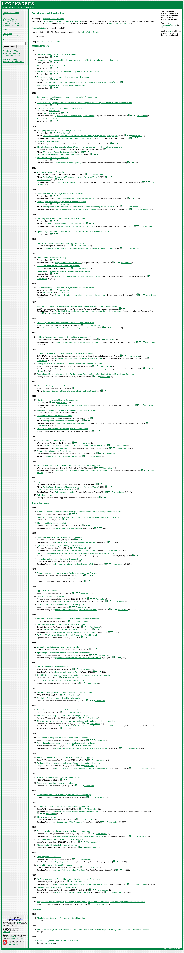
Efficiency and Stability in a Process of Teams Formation (61, 218)
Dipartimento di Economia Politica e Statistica (62, 21)
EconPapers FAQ (10, 51)
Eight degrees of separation (65, 492)
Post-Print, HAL (48, 292)
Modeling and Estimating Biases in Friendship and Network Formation (66, 410)
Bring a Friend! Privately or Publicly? (68, 263)
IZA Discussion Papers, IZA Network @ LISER (59, 152)
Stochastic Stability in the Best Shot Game (55, 386)
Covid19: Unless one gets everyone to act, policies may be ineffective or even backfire (73, 675)
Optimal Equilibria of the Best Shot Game (54, 416)
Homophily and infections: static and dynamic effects (59, 130)
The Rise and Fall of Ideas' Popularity (53, 158)
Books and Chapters (11, 23)
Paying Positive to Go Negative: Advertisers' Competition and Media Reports (69, 364)
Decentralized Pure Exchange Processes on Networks (60, 193)
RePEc (18, 922)
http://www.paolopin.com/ (53, 18)
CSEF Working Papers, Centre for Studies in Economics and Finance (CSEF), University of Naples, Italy (80, 136)
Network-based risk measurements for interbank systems (61, 710)
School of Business (17, 943)
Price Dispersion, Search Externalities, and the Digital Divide (62, 429)
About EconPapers (11, 15)
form (169, 31)
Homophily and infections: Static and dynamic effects (74, 138)
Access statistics (39, 28)
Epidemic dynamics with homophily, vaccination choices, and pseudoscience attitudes (73, 231)
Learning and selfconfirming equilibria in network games (75, 209)
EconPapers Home (11, 13)
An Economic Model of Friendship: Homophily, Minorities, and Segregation (82, 470)
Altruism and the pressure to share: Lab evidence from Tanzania (64, 692)
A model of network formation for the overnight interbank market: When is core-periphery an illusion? (80, 511)
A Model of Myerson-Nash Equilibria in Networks (57, 941)
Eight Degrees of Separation (49, 482)
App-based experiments (47, 590)
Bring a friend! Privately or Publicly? (52, 257)
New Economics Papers (13, 36)
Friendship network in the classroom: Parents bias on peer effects (65, 757)
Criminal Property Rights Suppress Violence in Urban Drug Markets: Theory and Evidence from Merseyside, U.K (84, 103)
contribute (6, 932)
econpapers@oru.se (168, 25)
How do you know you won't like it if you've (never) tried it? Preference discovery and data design (78, 60)
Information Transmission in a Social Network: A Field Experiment (64, 579)
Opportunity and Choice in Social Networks (55, 451)
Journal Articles (9, 21)
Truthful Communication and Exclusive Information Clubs (61, 85)
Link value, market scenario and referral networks (58, 647)
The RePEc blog (10, 59)
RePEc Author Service (90, 32)
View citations (54, 111)
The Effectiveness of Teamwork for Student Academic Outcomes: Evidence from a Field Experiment (79, 147)
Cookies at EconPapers (11, 55)
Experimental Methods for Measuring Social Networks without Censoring (68, 573)
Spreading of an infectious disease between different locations (63, 271)
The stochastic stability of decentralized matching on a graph (63, 715)
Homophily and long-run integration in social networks (60, 839)
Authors (6, 29)
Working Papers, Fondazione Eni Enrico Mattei (60, 421)
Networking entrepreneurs (48, 141)
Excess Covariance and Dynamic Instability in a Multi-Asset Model (65, 353)
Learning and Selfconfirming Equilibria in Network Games (61, 202)
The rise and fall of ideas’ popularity (68, 163)
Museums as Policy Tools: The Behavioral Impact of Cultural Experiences (68, 71)
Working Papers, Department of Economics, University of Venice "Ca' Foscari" (71, 177)
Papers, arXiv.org (49, 113)
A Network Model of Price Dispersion (52, 440)
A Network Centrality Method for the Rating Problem (59, 777)
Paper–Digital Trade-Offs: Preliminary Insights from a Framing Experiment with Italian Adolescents (78, 517)
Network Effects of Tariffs (47, 119)
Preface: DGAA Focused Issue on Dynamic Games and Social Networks (67, 635)
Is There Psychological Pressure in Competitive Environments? (64, 337)
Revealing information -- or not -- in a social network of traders (63, 77)
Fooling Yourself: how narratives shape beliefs (56, 54)
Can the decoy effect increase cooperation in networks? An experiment (67, 97)
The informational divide (63, 448)
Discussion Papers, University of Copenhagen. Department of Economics (69, 328)
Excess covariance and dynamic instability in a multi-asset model (78, 358)
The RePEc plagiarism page (13, 62)
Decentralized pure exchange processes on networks (74, 198)
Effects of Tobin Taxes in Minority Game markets (57, 400)
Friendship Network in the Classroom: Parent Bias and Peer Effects (65, 323)
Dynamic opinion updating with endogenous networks (59, 108)
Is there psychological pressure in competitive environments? (77, 342)
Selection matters (44, 495)
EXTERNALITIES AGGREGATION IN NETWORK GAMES (61, 681)
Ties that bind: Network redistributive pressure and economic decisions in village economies (88, 311)
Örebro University (13, 944)
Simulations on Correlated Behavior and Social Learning (61, 918)
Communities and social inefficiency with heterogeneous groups (64, 795)
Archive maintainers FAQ (12, 53)
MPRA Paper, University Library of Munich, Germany (62, 223)
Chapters (56, 41)
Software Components (12, 25)
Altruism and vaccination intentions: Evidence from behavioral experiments (68, 619)
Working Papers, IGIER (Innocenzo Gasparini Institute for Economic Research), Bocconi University (78, 207)
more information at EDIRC (119, 23)
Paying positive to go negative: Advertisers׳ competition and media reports (82, 369)
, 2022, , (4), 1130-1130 (64, 629)
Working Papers (10, 19)
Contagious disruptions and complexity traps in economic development (67, 288)
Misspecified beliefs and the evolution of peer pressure (60, 66)
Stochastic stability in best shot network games (57, 845)
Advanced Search (10, 40)
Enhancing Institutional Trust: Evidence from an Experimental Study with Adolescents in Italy (76, 553)
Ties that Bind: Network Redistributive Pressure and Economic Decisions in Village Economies (77, 306)
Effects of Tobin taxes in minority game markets (72, 405)
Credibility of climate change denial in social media (58, 698)
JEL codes (7, 34)
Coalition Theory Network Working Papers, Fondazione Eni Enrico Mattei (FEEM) (72, 445)
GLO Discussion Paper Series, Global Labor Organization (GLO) (60, 154)
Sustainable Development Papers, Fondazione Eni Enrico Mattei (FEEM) (69, 391)
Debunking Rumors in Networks (50, 172)
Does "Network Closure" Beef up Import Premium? (58, 266)
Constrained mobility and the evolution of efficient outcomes (62, 737)
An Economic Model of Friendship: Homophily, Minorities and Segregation (68, 465)
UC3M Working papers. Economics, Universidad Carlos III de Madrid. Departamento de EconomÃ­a (79, 82)
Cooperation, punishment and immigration (55, 783)
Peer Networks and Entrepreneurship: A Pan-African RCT (61, 243)
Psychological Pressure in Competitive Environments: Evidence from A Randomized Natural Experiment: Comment (85, 374)
